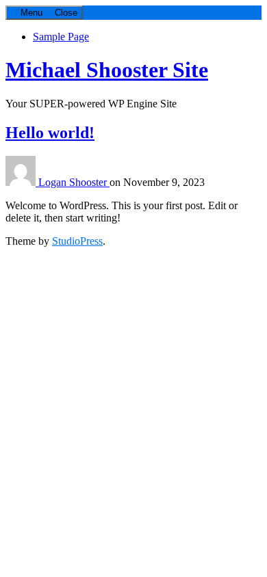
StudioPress (77, 241)
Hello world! (49, 133)
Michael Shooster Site (106, 69)
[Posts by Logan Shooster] (21, 182)
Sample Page (61, 36)
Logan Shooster (74, 182)
